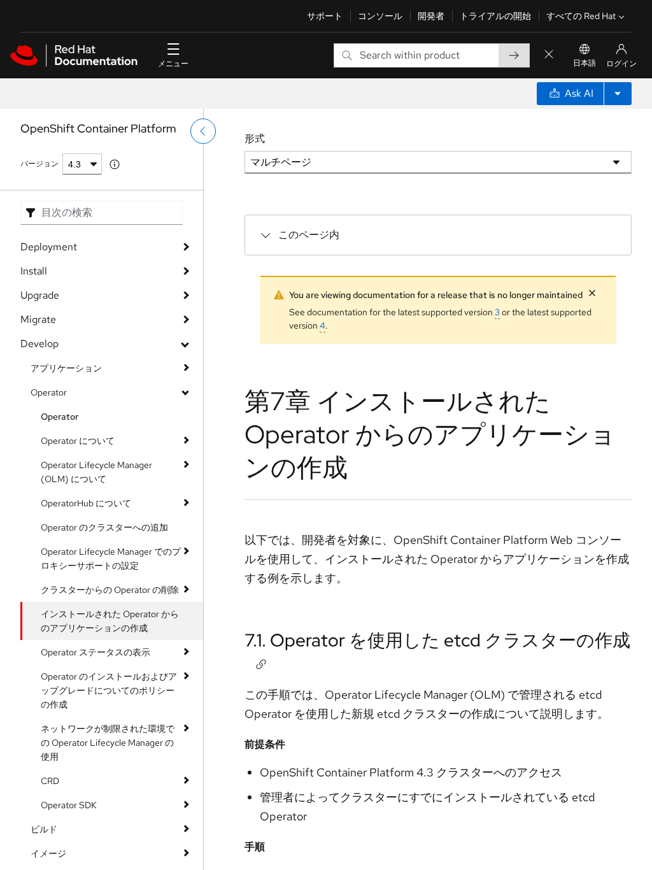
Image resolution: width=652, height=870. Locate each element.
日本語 (584, 63)
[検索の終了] (549, 55)
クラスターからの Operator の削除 (110, 589)
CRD (50, 781)
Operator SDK (69, 805)
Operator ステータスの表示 (95, 652)
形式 (254, 138)
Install (33, 271)
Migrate (38, 319)
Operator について (78, 440)
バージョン (39, 164)
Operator (49, 392)
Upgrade (39, 295)
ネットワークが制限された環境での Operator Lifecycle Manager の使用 (107, 742)
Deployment (48, 246)
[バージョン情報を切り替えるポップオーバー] (115, 164)
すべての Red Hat (581, 16)
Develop (39, 343)
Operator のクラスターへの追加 (104, 527)
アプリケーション (66, 368)
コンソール (380, 16)
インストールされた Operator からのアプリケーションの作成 (110, 621)
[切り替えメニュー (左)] (203, 131)
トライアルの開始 (495, 16)
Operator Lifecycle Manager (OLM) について (96, 472)
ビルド (44, 829)
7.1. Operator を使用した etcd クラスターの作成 (437, 640)
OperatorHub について (86, 503)
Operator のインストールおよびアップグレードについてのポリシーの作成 (109, 690)
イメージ (48, 853)
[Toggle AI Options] (618, 93)
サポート (325, 16)
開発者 (431, 16)
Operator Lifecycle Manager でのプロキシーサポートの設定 (111, 558)
